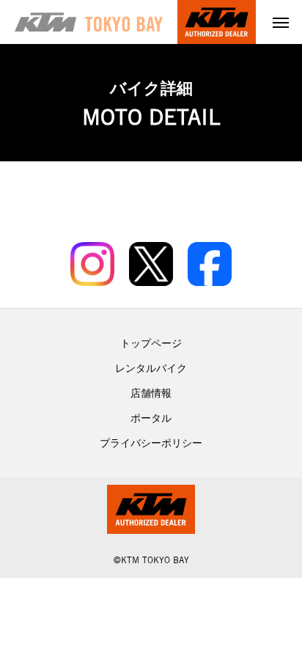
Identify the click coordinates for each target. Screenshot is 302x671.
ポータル (151, 418)
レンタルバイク (151, 368)
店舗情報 (151, 393)
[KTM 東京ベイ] (88, 22)
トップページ (151, 343)
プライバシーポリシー (151, 443)
